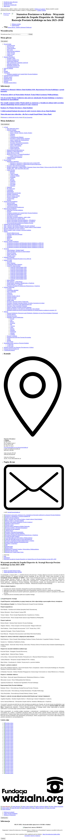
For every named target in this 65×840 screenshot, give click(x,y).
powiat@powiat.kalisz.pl (14, 512)
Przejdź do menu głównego (11, 2)
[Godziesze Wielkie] (41, 806)
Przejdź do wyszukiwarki (10, 4)
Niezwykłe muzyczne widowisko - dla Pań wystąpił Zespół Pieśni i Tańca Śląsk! (26, 114)
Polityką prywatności (40, 9)
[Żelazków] (6, 809)
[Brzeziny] (15, 806)
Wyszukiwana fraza (5, 34)
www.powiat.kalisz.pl (9, 447)
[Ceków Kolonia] (27, 806)
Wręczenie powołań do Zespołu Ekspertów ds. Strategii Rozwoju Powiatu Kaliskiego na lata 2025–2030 (30, 559)
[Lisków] (5, 808)
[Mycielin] (14, 808)
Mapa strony (7, 6)
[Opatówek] (25, 808)
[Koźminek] (56, 806)
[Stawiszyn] (37, 808)
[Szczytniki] (50, 808)
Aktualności (7, 557)
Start (5, 556)
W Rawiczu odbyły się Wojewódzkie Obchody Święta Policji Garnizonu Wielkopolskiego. (29, 94)
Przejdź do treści (8, 3)
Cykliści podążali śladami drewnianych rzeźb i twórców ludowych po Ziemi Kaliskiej (28, 111)
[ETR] (11, 117)
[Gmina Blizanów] (5, 806)
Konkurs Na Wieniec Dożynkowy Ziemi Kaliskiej (17, 108)
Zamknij (39, 10)
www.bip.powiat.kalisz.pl (21, 447)
